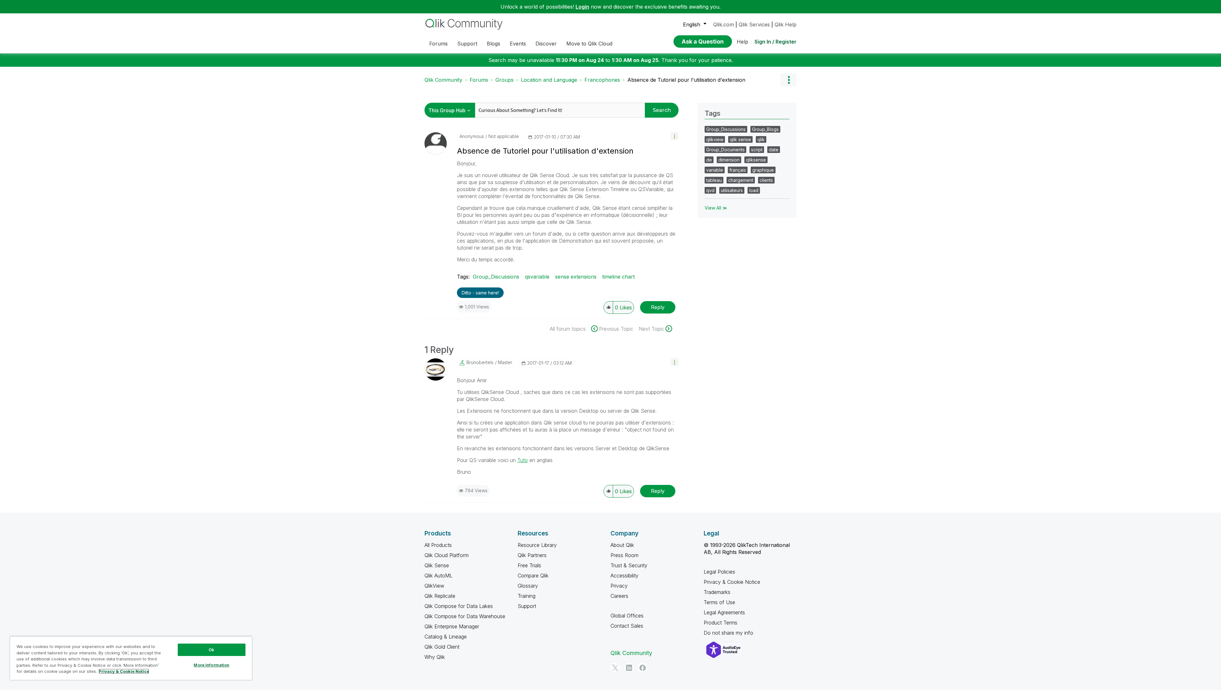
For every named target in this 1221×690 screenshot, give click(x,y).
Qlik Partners (532, 555)
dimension (729, 159)
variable (714, 170)
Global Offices (627, 615)
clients (766, 180)
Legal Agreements (724, 612)
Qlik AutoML (438, 575)
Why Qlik (434, 657)
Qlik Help (786, 24)
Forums (479, 80)
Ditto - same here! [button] (480, 292)
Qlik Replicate (439, 596)
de (709, 159)
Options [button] (789, 79)
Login (582, 6)
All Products (438, 545)
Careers (619, 596)
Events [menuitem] (518, 43)
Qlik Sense (436, 565)
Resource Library (537, 545)
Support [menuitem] (467, 43)
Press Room (624, 555)
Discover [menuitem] (546, 43)
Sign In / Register (776, 41)
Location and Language (549, 80)
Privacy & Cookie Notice (732, 582)
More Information (211, 664)
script (756, 149)
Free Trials (529, 565)
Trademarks (717, 592)
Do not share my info (729, 633)
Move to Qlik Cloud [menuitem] (589, 43)
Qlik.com (723, 24)
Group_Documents (725, 149)
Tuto (522, 460)
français (737, 170)
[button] (675, 136)
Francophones (602, 80)
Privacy (619, 586)
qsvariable (537, 276)
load (753, 190)
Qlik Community (443, 80)
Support (527, 606)
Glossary (528, 586)
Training (526, 596)
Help (742, 41)
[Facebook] (642, 668)
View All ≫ (716, 207)
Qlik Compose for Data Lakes (458, 606)
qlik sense (740, 139)
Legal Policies (719, 572)
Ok (211, 649)
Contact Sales (626, 626)
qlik (761, 139)
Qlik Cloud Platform (446, 555)
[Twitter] (615, 668)
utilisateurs (732, 190)
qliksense (756, 159)
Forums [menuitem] (438, 43)
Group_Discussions (496, 276)
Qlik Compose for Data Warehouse (464, 616)
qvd (710, 190)
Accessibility (624, 575)
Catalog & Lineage (445, 636)
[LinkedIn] (629, 668)
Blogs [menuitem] (493, 43)
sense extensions (576, 276)
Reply (658, 307)
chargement (740, 180)
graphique (763, 170)
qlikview (714, 139)
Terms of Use (719, 602)
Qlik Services (754, 24)
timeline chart (618, 276)
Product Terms (720, 622)
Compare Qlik (533, 575)
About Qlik (622, 545)
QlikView (434, 586)
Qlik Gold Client (441, 647)
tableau (714, 180)
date (773, 149)
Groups (504, 80)
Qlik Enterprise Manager (451, 626)
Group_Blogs (765, 129)
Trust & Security (628, 565)
